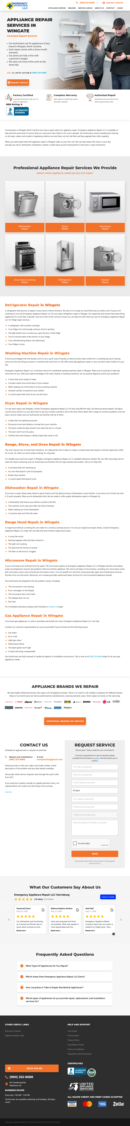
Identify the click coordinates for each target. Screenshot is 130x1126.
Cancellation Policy (76, 1045)
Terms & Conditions (76, 1049)
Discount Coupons (13, 1031)
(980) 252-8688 (39, 73)
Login (120, 8)
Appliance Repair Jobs (14, 1035)
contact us (52, 606)
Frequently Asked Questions (79, 1054)
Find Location (73, 1035)
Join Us (8, 792)
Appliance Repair (57, 8)
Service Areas (85, 8)
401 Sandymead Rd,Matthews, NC (18, 1084)
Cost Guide (72, 1031)
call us (96, 758)
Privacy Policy (73, 1040)
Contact (110, 8)
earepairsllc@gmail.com (50, 759)
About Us (99, 8)
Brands (72, 8)
